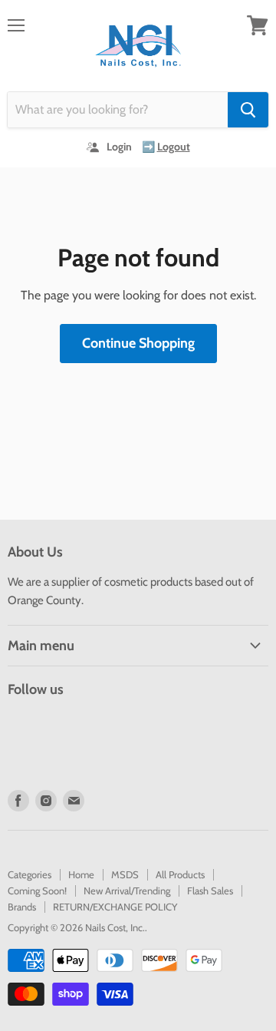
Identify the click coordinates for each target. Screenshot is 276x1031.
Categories (29, 874)
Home (81, 874)
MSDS (125, 874)
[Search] (248, 109)
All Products (180, 874)
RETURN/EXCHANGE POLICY (115, 906)
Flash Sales (210, 890)
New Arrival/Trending (127, 890)
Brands (22, 906)
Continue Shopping (138, 343)
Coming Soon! (37, 890)
